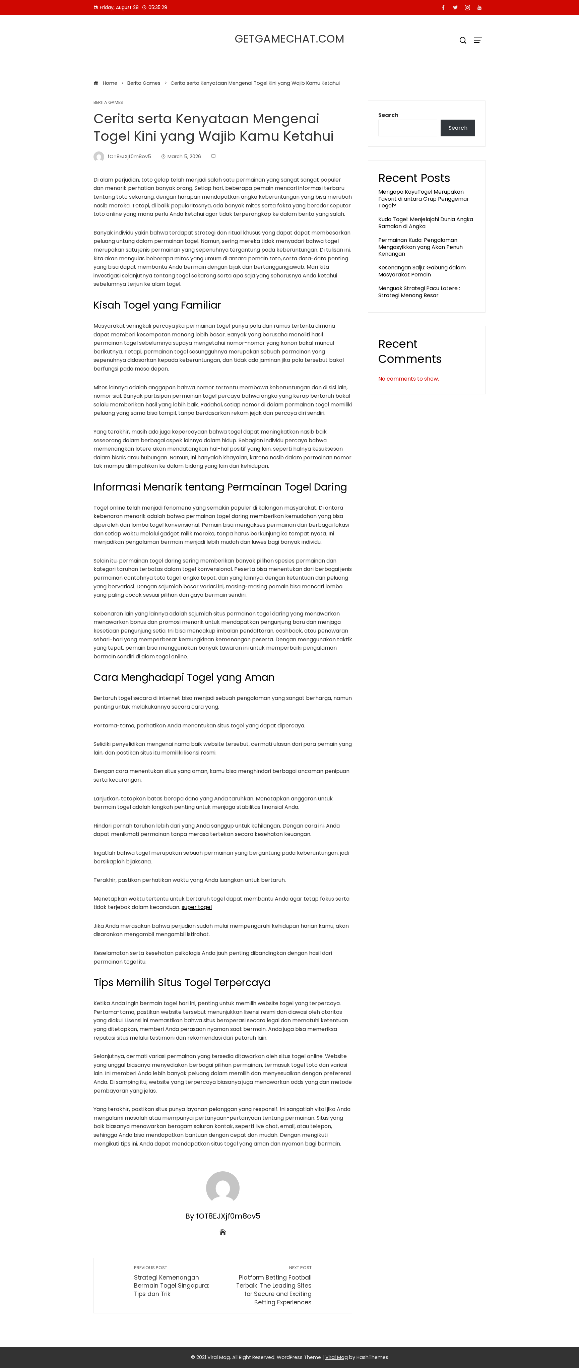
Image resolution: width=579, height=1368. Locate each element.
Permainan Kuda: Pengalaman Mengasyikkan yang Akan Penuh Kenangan (420, 247)
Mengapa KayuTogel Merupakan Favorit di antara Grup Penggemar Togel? (423, 199)
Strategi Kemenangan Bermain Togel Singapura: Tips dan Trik (171, 1281)
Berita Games (108, 103)
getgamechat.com (289, 38)
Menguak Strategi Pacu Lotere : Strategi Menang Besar (419, 291)
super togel (197, 907)
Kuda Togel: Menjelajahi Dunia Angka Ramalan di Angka (425, 222)
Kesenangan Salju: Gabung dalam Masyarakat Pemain (422, 271)
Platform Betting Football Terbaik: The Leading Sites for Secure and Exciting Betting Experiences (274, 1285)
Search (388, 115)
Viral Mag (336, 1357)
